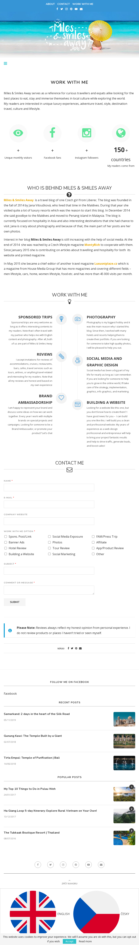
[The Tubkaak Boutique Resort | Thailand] (124, 838)
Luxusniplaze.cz (105, 264)
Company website (16, 514)
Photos (57, 542)
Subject (10, 564)
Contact (63, 4)
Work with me (82, 4)
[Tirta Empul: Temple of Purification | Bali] (124, 763)
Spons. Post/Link (20, 537)
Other (100, 554)
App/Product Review (110, 548)
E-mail (9, 497)
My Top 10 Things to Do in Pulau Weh (30, 789)
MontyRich (92, 245)
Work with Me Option (19, 531)
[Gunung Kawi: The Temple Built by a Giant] (124, 741)
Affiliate (101, 542)
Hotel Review (17, 548)
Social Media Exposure (67, 537)
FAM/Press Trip (106, 537)
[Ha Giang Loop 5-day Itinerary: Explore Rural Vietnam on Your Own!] (124, 816)
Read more (85, 941)
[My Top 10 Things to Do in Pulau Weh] (124, 794)
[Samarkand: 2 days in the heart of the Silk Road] (124, 719)
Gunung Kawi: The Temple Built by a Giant (33, 736)
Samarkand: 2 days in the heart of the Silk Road (37, 714)
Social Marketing (63, 554)
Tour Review (61, 548)
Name (8, 481)
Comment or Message (19, 582)
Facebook (10, 694)
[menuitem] (39, 914)
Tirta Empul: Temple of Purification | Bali (32, 758)
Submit (15, 602)
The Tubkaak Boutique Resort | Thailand (32, 833)
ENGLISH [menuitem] (63, 914)
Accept (69, 941)
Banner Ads (16, 542)
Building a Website (21, 554)
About (50, 4)
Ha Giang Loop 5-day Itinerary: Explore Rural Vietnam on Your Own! (50, 811)
